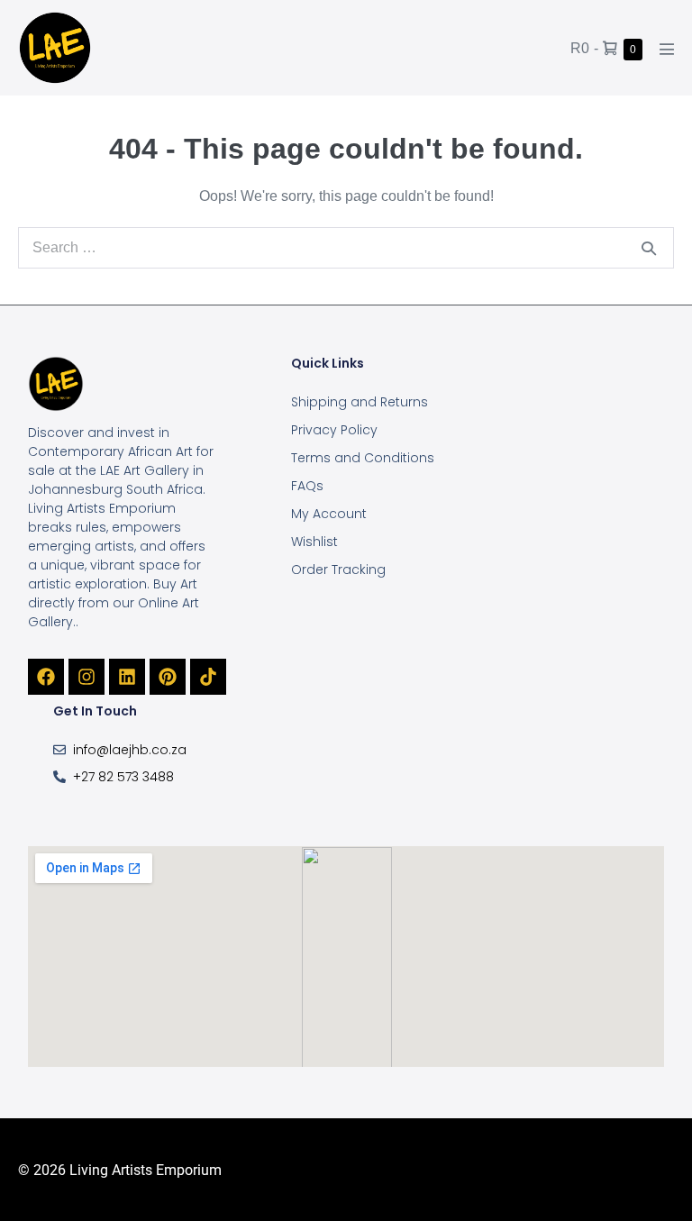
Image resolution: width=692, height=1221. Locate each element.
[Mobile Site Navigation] (667, 48)
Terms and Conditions (362, 458)
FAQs (307, 486)
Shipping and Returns (359, 402)
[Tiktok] (208, 677)
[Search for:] (346, 247)
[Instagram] (86, 677)
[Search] (649, 248)
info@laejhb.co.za (130, 750)
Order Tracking (338, 569)
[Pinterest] (168, 677)
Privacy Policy (334, 430)
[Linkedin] (127, 677)
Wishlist (314, 542)
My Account (329, 514)
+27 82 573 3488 (123, 777)
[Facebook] (46, 677)
